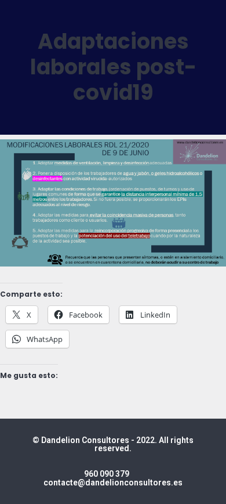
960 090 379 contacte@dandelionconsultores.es (113, 478)
